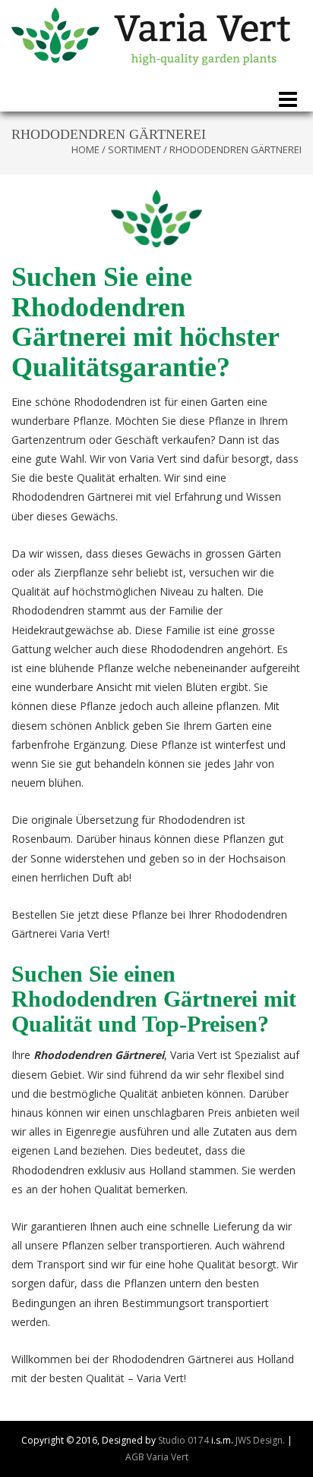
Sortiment (134, 149)
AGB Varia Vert (156, 1456)
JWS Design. (260, 1440)
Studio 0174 (183, 1440)
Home (85, 149)
